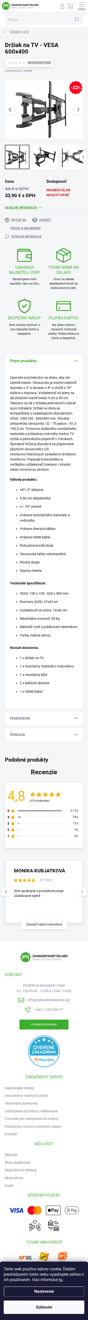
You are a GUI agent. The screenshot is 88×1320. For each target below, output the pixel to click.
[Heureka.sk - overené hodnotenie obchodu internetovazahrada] (44, 1051)
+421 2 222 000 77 (49, 1010)
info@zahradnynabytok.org (49, 1000)
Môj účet (11, 1155)
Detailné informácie (21, 207)
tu (61, 1279)
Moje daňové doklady (21, 1170)
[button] (82, 891)
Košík (9, 1186)
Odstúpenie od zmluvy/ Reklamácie (31, 1111)
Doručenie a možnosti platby (26, 1096)
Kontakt (11, 1134)
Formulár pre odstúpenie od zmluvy (31, 1119)
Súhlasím (44, 1307)
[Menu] (82, 6)
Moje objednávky (17, 1162)
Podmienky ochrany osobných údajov (33, 1126)
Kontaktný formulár (44, 1024)
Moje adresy (14, 1178)
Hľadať (76, 19)
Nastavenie (44, 1291)
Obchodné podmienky (21, 1103)
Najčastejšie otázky (19, 1088)
